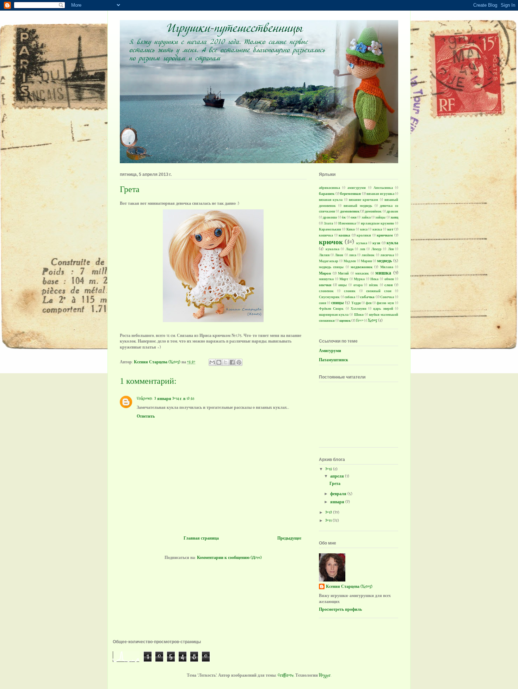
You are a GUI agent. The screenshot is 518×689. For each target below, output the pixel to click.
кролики (364, 235)
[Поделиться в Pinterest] (238, 362)
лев (362, 249)
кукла (392, 243)
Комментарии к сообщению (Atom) (229, 557)
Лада (349, 249)
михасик (362, 273)
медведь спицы (331, 267)
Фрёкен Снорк (331, 308)
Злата (328, 223)
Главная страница (201, 538)
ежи (354, 217)
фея (368, 303)
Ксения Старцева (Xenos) (349, 586)
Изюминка (347, 223)
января (337, 502)
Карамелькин (330, 229)
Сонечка (387, 297)
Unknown (144, 398)
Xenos (372, 320)
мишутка (326, 279)
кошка (344, 235)
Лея (391, 249)
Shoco (359, 320)
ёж (344, 217)
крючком (385, 235)
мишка (383, 272)
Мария (366, 261)
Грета (334, 483)
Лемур (376, 249)
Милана (386, 267)
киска (377, 229)
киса (364, 229)
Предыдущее (289, 538)
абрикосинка (329, 187)
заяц (394, 217)
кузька (361, 243)
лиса (352, 255)
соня (322, 303)
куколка (332, 249)
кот (390, 229)
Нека (374, 279)
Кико (350, 229)
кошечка (326, 235)
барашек (326, 193)
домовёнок (373, 211)
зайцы (380, 217)
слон (388, 285)
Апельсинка (383, 187)
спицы (337, 303)
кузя (376, 243)
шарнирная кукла (334, 314)
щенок (345, 320)
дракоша (330, 217)
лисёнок (368, 255)
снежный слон (378, 291)
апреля (337, 476)
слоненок (326, 291)
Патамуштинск (333, 360)
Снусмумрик (329, 297)
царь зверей (383, 308)
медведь (384, 261)
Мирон (325, 273)
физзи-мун (385, 303)
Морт (343, 279)
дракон (392, 211)
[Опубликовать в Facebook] (232, 362)
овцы (342, 285)
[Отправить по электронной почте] (212, 362)
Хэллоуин (358, 308)
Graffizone (286, 675)
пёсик (373, 285)
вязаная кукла (331, 199)
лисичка (387, 255)
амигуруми (356, 187)
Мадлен (350, 261)
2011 (329, 520)
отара (358, 285)
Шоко (359, 314)
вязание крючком (363, 199)
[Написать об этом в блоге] (218, 362)
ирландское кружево (377, 223)
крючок (331, 242)
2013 (329, 469)
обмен (389, 279)
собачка (367, 297)
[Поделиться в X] (225, 362)
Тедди (356, 303)
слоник (350, 291)
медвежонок (361, 267)
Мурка (359, 279)
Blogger (325, 675)
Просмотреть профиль (340, 609)
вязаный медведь (358, 205)
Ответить (146, 416)
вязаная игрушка (380, 193)
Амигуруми (330, 350)
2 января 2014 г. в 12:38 (174, 398)
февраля (338, 494)
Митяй (343, 273)
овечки (325, 285)
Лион (339, 255)
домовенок (349, 211)
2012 (329, 512)
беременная (350, 193)
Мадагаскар (328, 261)
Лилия (324, 255)
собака (350, 297)
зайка (366, 217)
